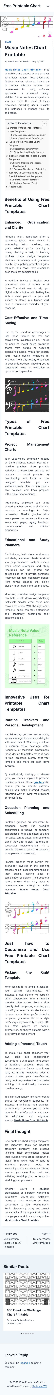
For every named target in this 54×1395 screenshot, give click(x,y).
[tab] (21, 1333)
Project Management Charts (26, 149)
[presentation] (27, 1289)
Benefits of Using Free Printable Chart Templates (25, 129)
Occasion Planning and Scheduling (30, 169)
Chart (8, 42)
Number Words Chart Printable (42, 1238)
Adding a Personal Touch (25, 183)
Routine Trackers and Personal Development (27, 164)
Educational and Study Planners (28, 152)
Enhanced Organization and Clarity (29, 135)
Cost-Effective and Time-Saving (28, 138)
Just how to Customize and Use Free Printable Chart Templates (25, 174)
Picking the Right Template (26, 180)
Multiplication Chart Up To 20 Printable (12, 1240)
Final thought (15, 186)
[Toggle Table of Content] (43, 123)
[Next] (46, 1301)
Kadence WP (39, 1386)
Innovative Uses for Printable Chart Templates (27, 157)
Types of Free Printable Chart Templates (24, 143)
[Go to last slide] (8, 1301)
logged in (25, 1362)
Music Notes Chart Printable (23, 69)
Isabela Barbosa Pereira (18, 61)
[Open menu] (48, 5)
